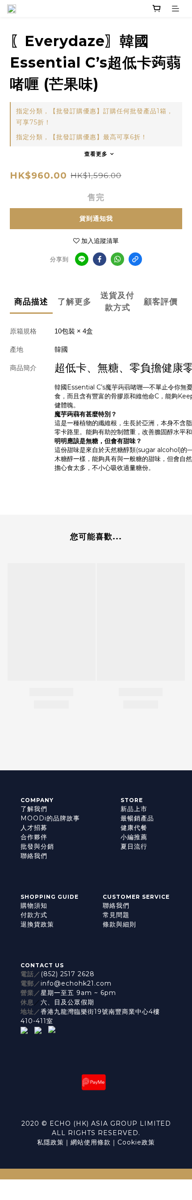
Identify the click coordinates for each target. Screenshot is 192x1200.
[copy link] (135, 259)
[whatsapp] (117, 259)
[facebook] (99, 259)
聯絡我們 (34, 856)
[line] (81, 259)
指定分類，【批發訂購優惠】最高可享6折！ (81, 137)
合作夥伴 (34, 837)
